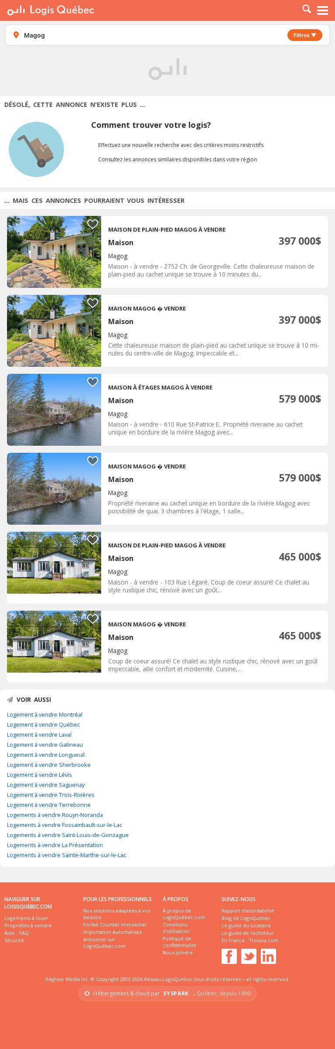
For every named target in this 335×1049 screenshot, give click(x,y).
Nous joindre (178, 952)
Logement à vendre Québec (43, 724)
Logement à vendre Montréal (44, 714)
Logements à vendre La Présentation (55, 845)
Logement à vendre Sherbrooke (49, 765)
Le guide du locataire (246, 925)
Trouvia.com (263, 940)
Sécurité (14, 940)
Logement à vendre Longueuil (46, 755)
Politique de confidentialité (179, 941)
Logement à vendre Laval (39, 734)
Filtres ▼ (305, 35)
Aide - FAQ (16, 932)
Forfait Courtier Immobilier (115, 924)
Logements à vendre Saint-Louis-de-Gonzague (68, 835)
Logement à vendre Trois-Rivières (51, 795)
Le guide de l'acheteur (248, 932)
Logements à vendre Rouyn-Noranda (55, 815)
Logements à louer (26, 918)
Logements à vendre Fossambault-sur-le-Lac (64, 825)
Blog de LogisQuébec (246, 918)
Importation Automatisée (112, 932)
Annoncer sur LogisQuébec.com (104, 942)
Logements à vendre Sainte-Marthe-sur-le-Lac (66, 855)
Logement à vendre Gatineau (45, 744)
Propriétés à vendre (27, 925)
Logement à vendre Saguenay (46, 785)
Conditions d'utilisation (176, 927)
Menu (323, 10)
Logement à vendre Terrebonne (49, 805)
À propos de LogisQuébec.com (184, 913)
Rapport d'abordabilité (248, 910)
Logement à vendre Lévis (39, 775)
